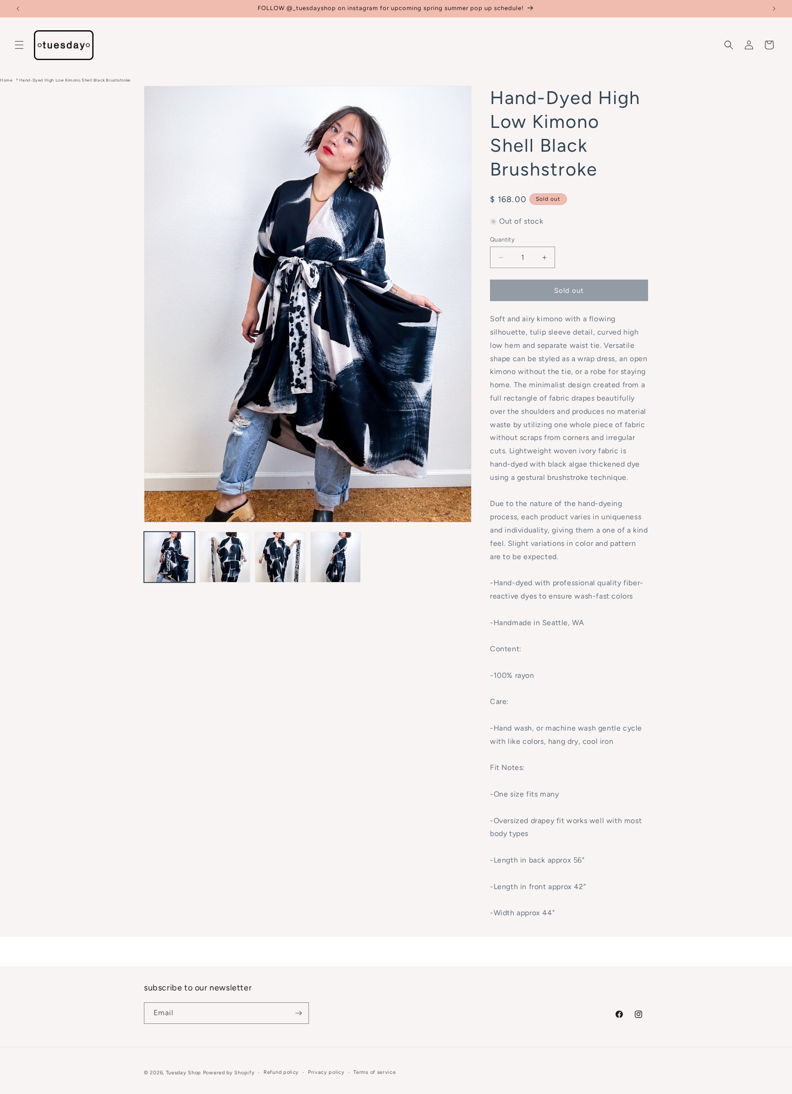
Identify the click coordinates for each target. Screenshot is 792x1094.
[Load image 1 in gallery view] (169, 557)
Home (6, 79)
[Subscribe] (298, 1013)
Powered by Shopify (229, 1073)
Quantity (502, 239)
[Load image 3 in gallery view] (280, 557)
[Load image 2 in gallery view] (224, 557)
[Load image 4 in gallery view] (335, 557)
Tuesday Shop (183, 1073)
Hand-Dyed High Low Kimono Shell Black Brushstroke (75, 79)
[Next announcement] (774, 8)
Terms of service (374, 1072)
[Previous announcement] (18, 8)
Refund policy (281, 1072)
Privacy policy (326, 1072)
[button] (19, 45)
